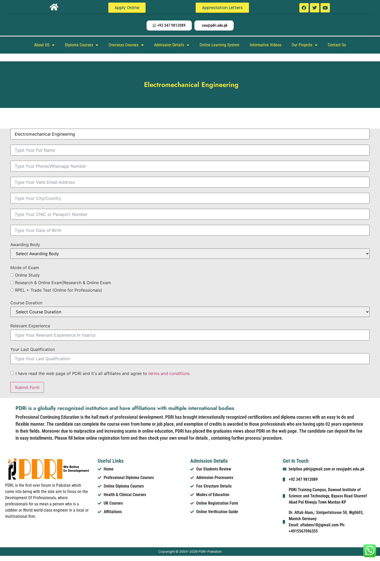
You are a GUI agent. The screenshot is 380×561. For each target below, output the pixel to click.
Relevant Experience (30, 326)
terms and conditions (169, 373)
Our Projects (302, 44)
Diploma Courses (79, 44)
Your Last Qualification (32, 349)
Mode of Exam (24, 267)
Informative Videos (265, 44)
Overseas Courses (124, 44)
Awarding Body (25, 244)
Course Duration (26, 303)
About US (41, 44)
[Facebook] (304, 7)
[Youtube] (325, 7)
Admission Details (169, 44)
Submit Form (27, 387)
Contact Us (337, 44)
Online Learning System (219, 44)
